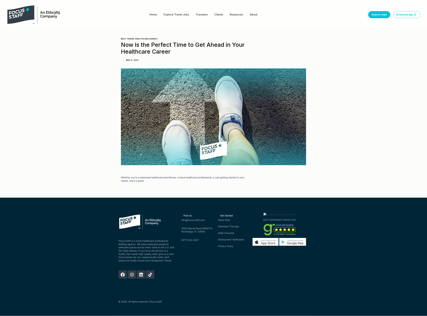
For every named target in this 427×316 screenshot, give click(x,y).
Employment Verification (231, 239)
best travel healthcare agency (139, 39)
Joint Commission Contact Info (279, 219)
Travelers (202, 14)
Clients (218, 14)
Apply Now (224, 219)
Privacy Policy (225, 246)
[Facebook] (122, 274)
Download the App (228, 226)
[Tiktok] (150, 274)
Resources (236, 14)
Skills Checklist (226, 233)
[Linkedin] (141, 274)
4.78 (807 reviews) (284, 234)
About (253, 14)
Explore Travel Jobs (176, 14)
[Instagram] (132, 274)
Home (153, 14)
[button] (266, 242)
